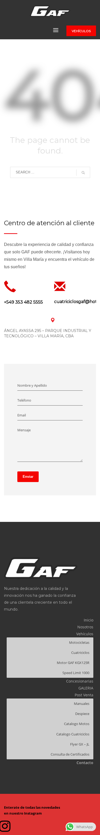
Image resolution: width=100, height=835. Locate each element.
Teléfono (24, 400)
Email (21, 415)
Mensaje (24, 430)
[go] (83, 172)
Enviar (28, 477)
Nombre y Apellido (32, 385)
